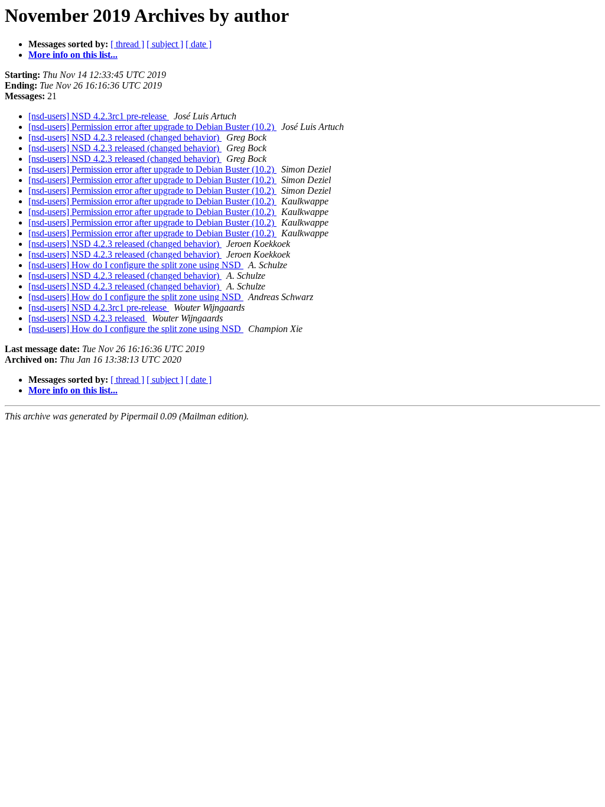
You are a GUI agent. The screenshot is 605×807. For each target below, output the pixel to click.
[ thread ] (127, 44)
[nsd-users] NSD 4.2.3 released (87, 318)
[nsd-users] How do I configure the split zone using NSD (135, 265)
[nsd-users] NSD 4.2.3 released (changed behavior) (125, 137)
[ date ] (199, 44)
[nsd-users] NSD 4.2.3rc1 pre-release (98, 116)
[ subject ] (165, 44)
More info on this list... (73, 55)
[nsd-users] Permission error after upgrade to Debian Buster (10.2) (152, 127)
